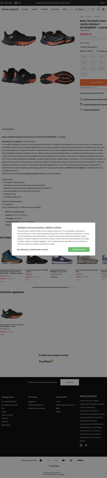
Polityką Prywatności (32, 239)
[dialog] (53, 239)
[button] (32, 249)
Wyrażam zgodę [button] (79, 250)
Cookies (46, 239)
